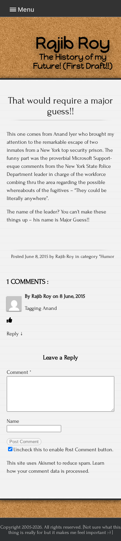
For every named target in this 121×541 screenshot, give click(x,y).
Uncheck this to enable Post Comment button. (63, 450)
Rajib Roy (41, 296)
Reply (13, 334)
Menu (26, 9)
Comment (19, 372)
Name (13, 421)
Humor (107, 256)
